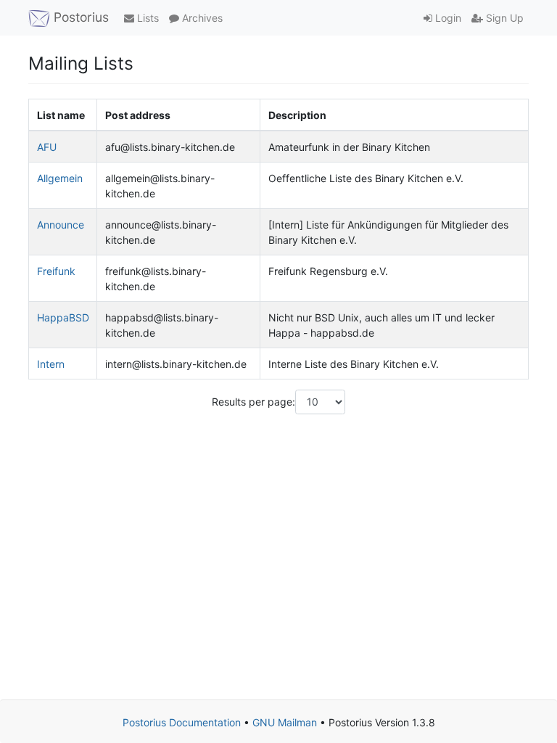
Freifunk (56, 271)
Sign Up (503, 18)
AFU (47, 147)
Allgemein (60, 178)
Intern (51, 364)
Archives (201, 18)
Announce (60, 224)
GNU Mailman (284, 722)
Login (446, 18)
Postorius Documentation (182, 722)
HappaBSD (63, 317)
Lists (146, 18)
